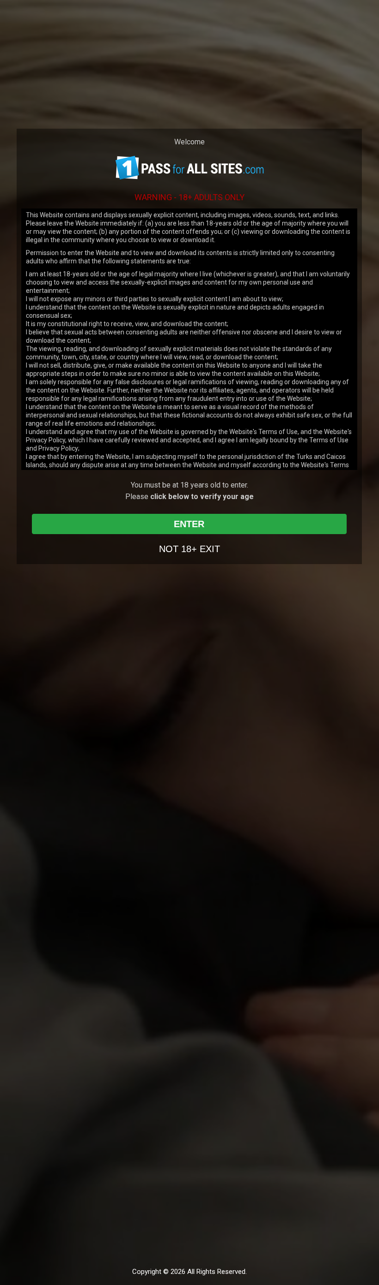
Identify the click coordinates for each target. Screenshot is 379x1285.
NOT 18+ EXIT (189, 549)
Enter (189, 524)
